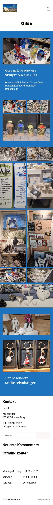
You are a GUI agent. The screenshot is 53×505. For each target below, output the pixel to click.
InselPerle (15, 499)
